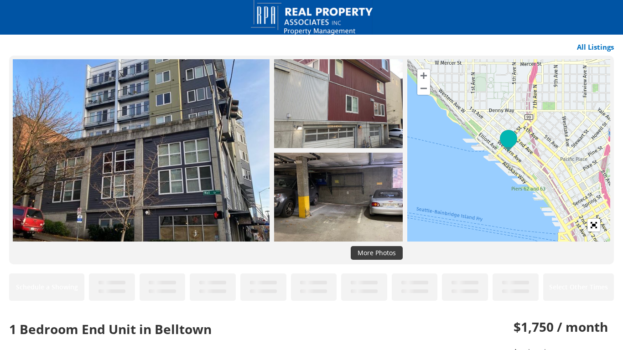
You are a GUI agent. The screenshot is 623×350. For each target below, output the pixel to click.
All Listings (595, 46)
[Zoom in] (423, 75)
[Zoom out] (423, 88)
